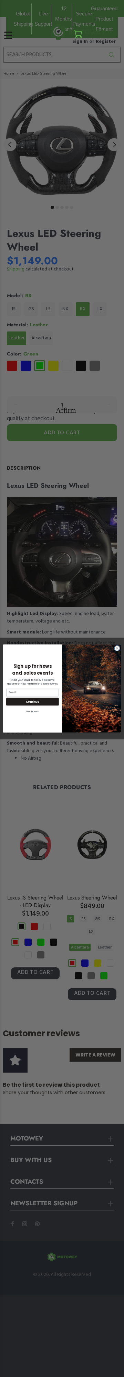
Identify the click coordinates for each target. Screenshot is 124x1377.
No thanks (33, 711)
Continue (32, 701)
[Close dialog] (117, 648)
